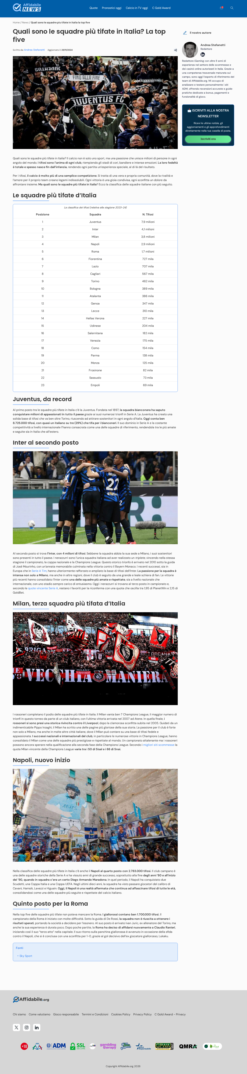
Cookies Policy (120, 1014)
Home (16, 22)
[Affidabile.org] (27, 8)
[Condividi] (175, 50)
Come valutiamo (39, 1014)
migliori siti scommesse (158, 745)
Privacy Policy (142, 1014)
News (25, 22)
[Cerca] (232, 8)
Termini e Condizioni (95, 1014)
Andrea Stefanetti (34, 49)
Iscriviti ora (208, 138)
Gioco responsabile (66, 1014)
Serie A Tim (39, 571)
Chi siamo (19, 1014)
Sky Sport (26, 956)
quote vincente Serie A (43, 588)
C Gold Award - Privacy (170, 1014)
